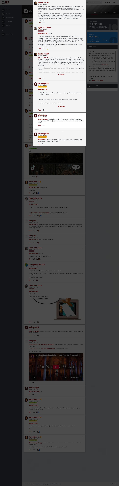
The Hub (44, 4)
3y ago (40, 4)
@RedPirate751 (42, 33)
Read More (61, 75)
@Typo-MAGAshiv (43, 58)
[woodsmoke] (47, 49)
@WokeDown (42, 139)
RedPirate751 (43, 2)
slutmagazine (43, 83)
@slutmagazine (43, 119)
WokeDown (42, 115)
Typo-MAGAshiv (44, 28)
